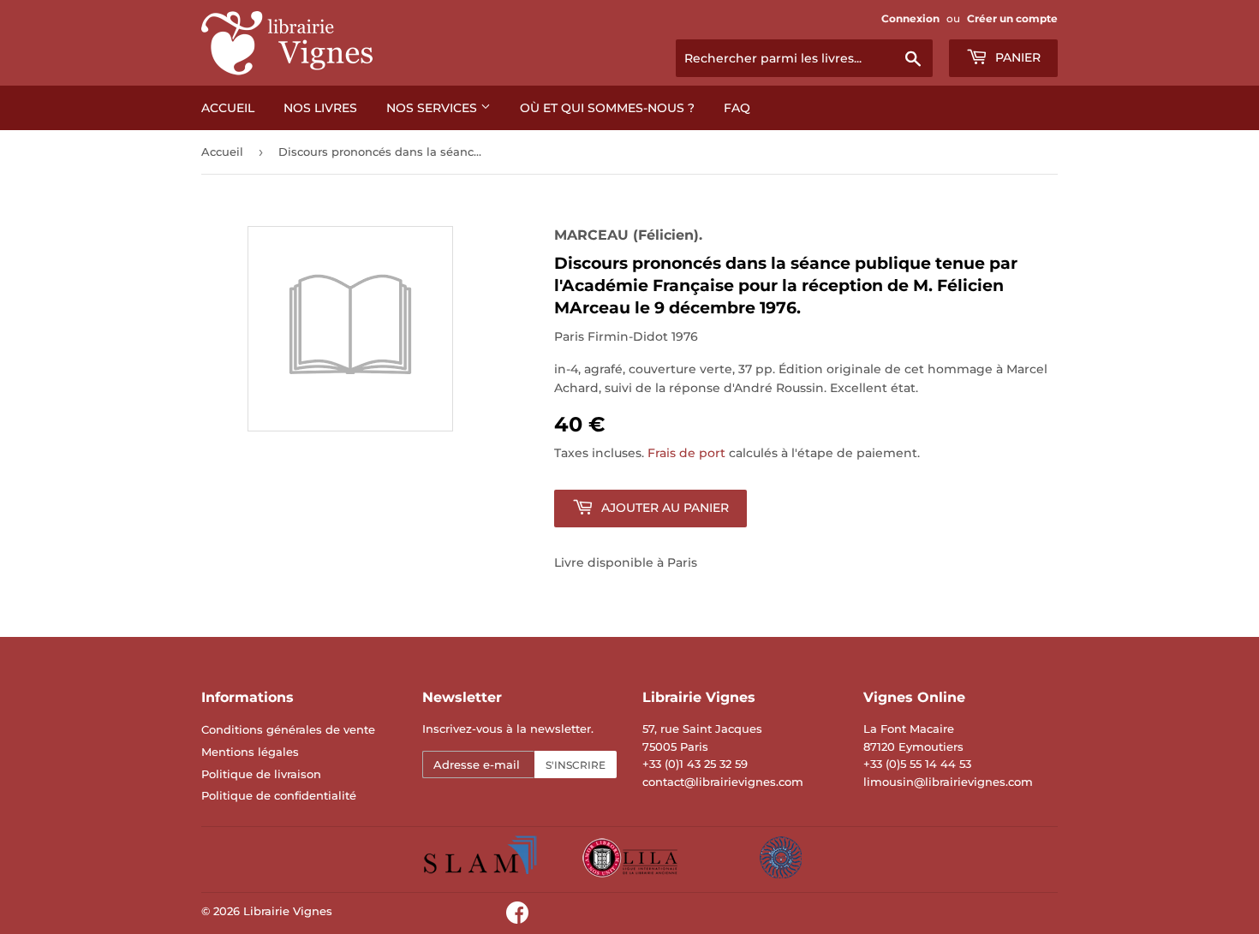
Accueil (227, 108)
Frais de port (686, 453)
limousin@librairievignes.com (948, 781)
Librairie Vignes (287, 911)
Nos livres (320, 108)
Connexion (910, 18)
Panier (1016, 57)
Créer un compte (1012, 18)
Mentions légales (250, 752)
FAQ (737, 108)
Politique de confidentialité (278, 795)
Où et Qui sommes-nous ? (607, 108)
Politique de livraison (261, 774)
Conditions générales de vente (288, 729)
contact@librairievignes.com (722, 781)
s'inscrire (576, 765)
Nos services (433, 108)
